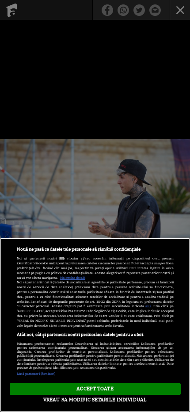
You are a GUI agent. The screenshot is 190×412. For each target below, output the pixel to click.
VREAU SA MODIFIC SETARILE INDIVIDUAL (95, 400)
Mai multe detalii (72, 278)
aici (148, 306)
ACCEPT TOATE (94, 388)
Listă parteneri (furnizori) (36, 374)
